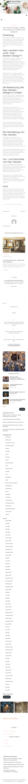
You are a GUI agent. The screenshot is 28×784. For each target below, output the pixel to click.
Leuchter (7, 471)
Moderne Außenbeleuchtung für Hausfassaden (17, 392)
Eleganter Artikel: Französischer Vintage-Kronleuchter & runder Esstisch (17, 378)
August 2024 (8, 589)
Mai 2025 (8, 563)
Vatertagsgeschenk (10, 503)
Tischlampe (8, 497)
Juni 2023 (8, 629)
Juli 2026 (7, 523)
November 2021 (9, 675)
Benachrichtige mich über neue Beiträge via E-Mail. (14, 340)
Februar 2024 (8, 606)
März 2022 (8, 667)
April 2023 (8, 635)
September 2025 (9, 552)
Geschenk (8, 457)
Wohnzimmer (9, 511)
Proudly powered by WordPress (9, 779)
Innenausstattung (9, 462)
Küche (7, 465)
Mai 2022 (8, 661)
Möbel (7, 480)
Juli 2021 (7, 684)
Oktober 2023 (9, 618)
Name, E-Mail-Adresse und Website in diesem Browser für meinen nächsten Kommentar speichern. (14, 324)
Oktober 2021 (9, 678)
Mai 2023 (8, 632)
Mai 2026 (8, 529)
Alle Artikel (5, 740)
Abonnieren (6, 697)
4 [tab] (16, 277)
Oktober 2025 (9, 549)
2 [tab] (13, 277)
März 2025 (8, 569)
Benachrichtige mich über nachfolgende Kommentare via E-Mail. (14, 332)
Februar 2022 (8, 670)
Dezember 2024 (9, 578)
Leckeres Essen (9, 468)
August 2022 (8, 655)
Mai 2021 (8, 687)
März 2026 (8, 535)
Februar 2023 (8, 641)
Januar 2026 (8, 540)
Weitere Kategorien (7, 746)
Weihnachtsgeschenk (10, 508)
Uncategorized (14, 25)
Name (4, 303)
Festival (7, 448)
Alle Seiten (5, 743)
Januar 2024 (8, 609)
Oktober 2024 (9, 583)
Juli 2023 (7, 627)
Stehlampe (8, 494)
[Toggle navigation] (1, 20)
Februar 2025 (8, 572)
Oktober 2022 (9, 652)
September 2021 (9, 681)
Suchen (4, 406)
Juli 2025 (7, 558)
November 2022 (9, 649)
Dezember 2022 (9, 647)
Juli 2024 (7, 592)
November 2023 (9, 615)
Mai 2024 (8, 598)
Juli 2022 (7, 658)
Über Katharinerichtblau (8, 734)
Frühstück (8, 451)
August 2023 (8, 624)
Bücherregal (8, 439)
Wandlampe (8, 505)
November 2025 (9, 546)
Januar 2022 (8, 672)
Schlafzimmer (9, 488)
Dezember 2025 (9, 543)
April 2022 (8, 664)
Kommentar (14, 286)
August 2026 (8, 520)
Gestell (7, 460)
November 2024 (9, 581)
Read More (11, 273)
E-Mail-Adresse (14, 306)
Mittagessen (8, 477)
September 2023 (9, 621)
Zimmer (7, 514)
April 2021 (8, 690)
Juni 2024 (8, 595)
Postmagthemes (20, 781)
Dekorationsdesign (10, 445)
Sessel (7, 491)
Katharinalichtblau (14, 1)
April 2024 (8, 601)
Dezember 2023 (9, 612)
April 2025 (8, 566)
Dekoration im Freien (10, 442)
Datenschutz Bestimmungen (9, 731)
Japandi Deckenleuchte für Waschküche (16, 385)
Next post (23, 211)
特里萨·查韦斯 (7, 226)
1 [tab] (11, 277)
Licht (7, 474)
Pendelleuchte (9, 485)
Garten (7, 454)
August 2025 (8, 555)
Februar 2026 (8, 537)
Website (14, 312)
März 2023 (8, 638)
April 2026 (8, 532)
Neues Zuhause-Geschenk (11, 483)
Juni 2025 (8, 560)
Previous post (6, 211)
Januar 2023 (8, 644)
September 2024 (9, 586)
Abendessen (8, 437)
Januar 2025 (8, 575)
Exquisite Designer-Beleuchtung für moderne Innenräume (17, 400)
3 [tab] (14, 277)
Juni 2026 (8, 526)
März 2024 (8, 604)
